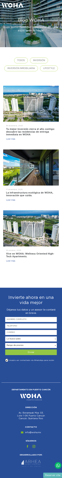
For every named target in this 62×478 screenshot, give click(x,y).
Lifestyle (49, 68)
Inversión (39, 60)
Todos (21, 60)
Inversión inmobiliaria (21, 68)
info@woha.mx (33, 432)
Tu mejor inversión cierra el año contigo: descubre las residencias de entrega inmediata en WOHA (30, 132)
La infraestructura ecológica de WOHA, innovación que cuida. (29, 194)
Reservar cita (52, 475)
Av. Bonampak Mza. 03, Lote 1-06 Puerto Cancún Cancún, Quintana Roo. (31, 416)
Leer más (10, 139)
